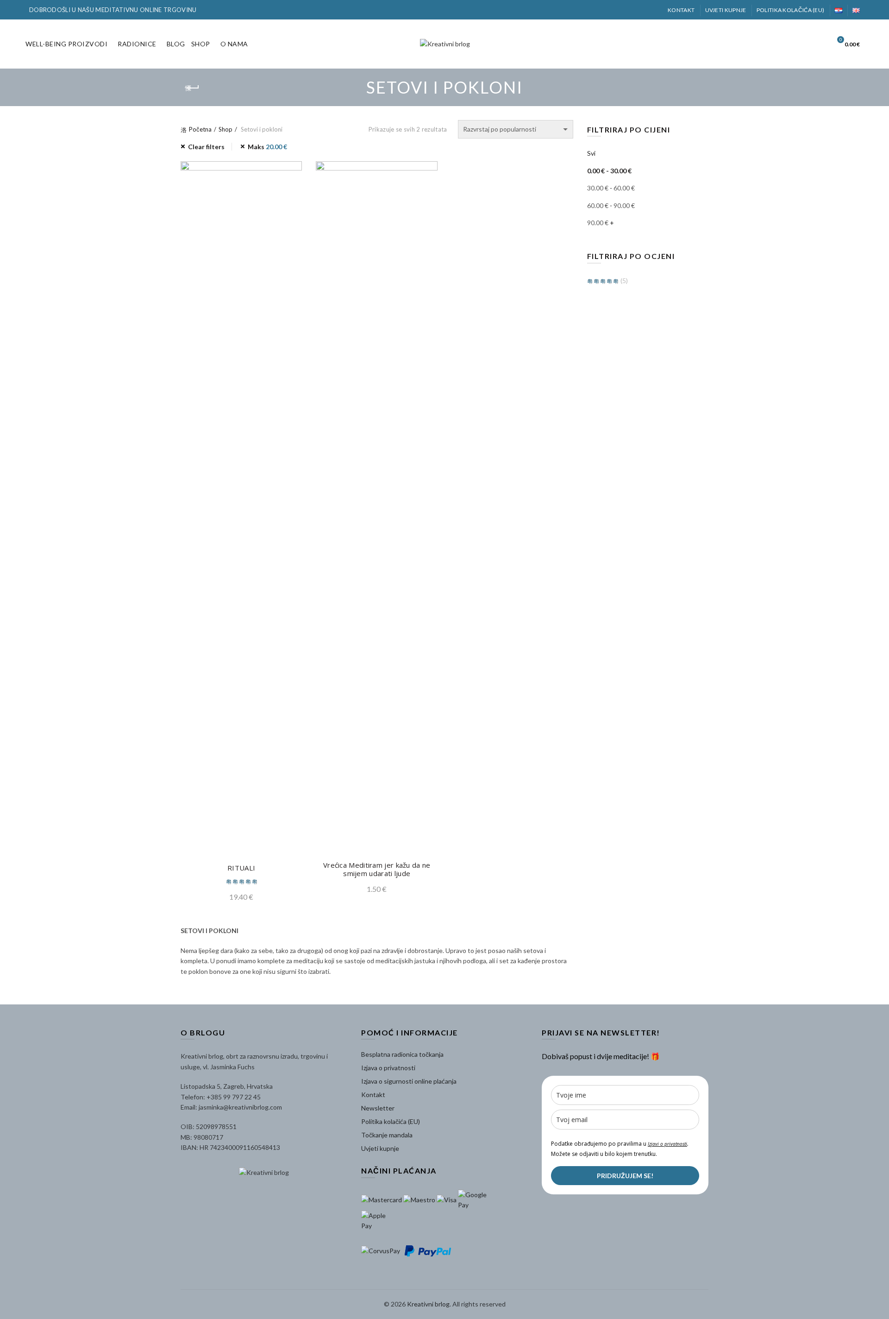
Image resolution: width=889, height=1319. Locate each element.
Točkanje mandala (387, 1135)
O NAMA (234, 44)
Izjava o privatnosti (388, 1068)
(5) (623, 280)
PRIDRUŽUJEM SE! (625, 1176)
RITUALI (241, 868)
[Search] (815, 44)
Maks (267, 147)
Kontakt (681, 9)
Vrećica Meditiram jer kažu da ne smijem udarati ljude (377, 869)
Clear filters (206, 147)
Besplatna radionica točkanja (402, 1054)
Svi (591, 153)
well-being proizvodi (66, 44)
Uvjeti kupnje (725, 9)
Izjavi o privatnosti (667, 1144)
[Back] (192, 88)
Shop (200, 44)
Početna (200, 129)
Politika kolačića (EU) (791, 9)
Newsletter (377, 1108)
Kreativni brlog (428, 1304)
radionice (137, 44)
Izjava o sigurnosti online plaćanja (409, 1081)
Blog (176, 44)
